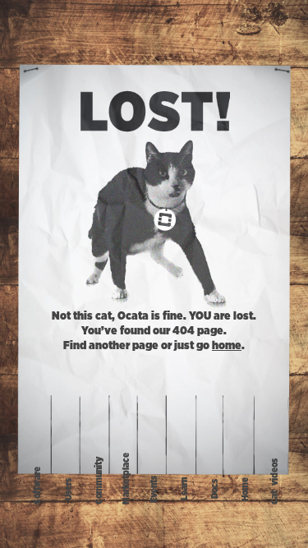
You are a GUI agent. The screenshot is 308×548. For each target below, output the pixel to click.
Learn (184, 489)
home (226, 346)
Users (68, 489)
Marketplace (125, 478)
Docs (214, 490)
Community (98, 480)
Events (154, 489)
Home (245, 489)
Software (37, 485)
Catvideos (274, 482)
